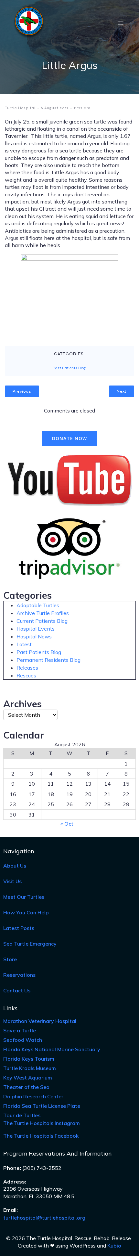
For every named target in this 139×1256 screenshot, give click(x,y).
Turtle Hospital (20, 108)
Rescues (26, 675)
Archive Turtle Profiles (42, 613)
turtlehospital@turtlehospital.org (44, 1217)
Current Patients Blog (42, 621)
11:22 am (82, 108)
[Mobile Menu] (120, 22)
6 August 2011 (54, 108)
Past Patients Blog (69, 368)
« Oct (66, 823)
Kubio (114, 1245)
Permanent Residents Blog (48, 660)
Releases (27, 667)
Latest (24, 644)
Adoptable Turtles (37, 605)
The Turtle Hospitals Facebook (41, 1135)
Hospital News (34, 636)
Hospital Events (35, 628)
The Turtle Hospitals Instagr (41, 1123)
